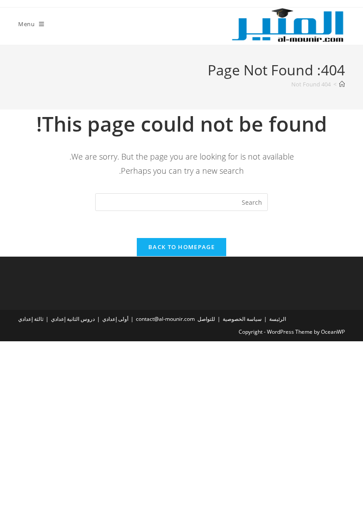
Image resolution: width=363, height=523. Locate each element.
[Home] (342, 84)
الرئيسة (277, 319)
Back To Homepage (181, 247)
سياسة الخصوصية (242, 319)
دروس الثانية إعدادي (73, 319)
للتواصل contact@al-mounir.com (175, 319)
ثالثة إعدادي (30, 319)
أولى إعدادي (115, 319)
